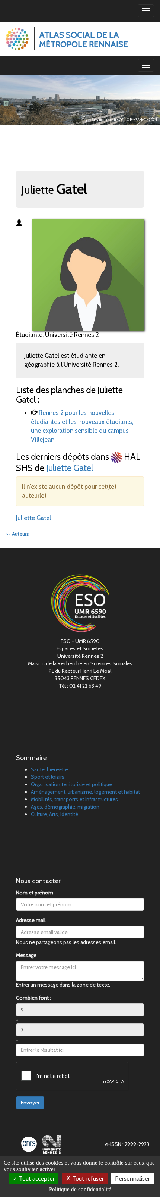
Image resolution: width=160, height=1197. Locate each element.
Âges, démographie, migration (65, 806)
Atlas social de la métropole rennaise (83, 39)
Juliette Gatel (69, 467)
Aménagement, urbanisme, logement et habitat (85, 791)
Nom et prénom (34, 892)
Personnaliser (132, 1178)
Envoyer (30, 1102)
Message (26, 955)
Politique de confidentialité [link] (80, 1189)
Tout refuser (87, 1178)
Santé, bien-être (49, 769)
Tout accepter (36, 1178)
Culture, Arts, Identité (54, 814)
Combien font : (33, 997)
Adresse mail (30, 920)
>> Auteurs (17, 534)
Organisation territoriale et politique (71, 784)
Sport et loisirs (47, 776)
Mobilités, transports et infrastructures (74, 799)
